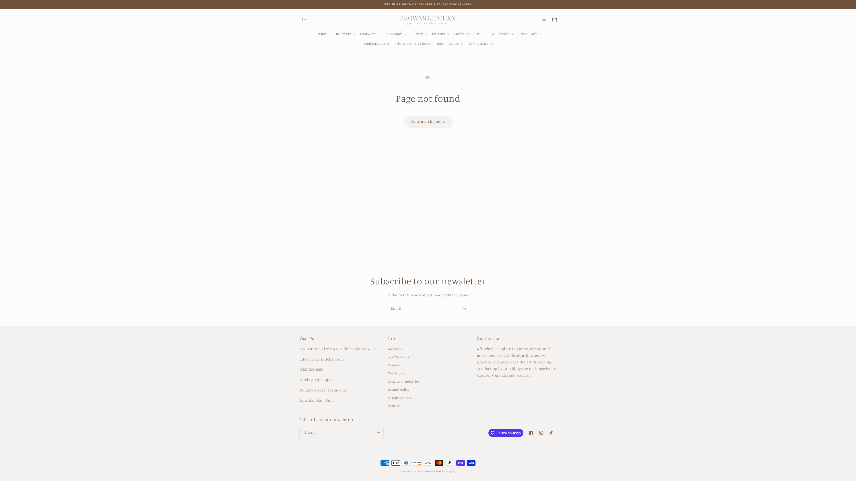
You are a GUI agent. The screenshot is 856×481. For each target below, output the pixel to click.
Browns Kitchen (420, 471)
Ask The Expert (399, 357)
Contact (394, 365)
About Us (395, 349)
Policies (394, 406)
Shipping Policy (400, 397)
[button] (304, 20)
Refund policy (398, 389)
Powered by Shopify (443, 471)
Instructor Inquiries (404, 381)
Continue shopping (428, 121)
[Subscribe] (465, 308)
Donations (396, 373)
